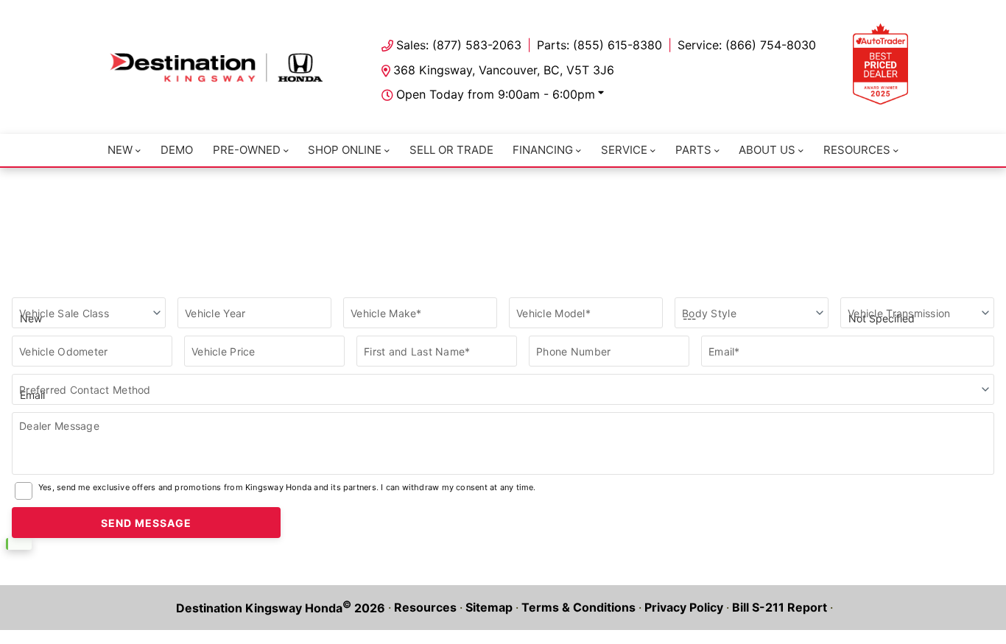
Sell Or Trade (451, 150)
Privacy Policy (683, 607)
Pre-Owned (247, 150)
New (120, 150)
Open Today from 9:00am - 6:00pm (495, 94)
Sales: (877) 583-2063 (458, 45)
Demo (177, 150)
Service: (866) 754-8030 (747, 45)
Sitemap (489, 607)
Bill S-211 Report (779, 607)
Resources (856, 150)
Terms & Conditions (578, 607)
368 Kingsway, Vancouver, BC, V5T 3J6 (503, 70)
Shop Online (344, 150)
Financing (543, 150)
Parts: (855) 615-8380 (599, 45)
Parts (693, 150)
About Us (767, 150)
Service (624, 150)
